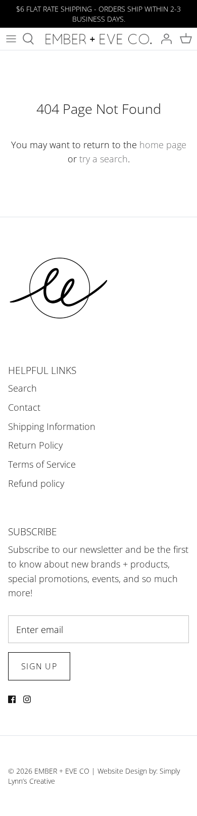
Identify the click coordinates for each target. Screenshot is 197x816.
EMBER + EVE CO (61, 771)
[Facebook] (12, 699)
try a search (103, 159)
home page (162, 145)
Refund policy (36, 483)
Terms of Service (42, 464)
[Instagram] (27, 699)
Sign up (39, 666)
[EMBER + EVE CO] (98, 39)
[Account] (164, 39)
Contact (24, 407)
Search (22, 388)
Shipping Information (51, 426)
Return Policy (35, 445)
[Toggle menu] (11, 39)
